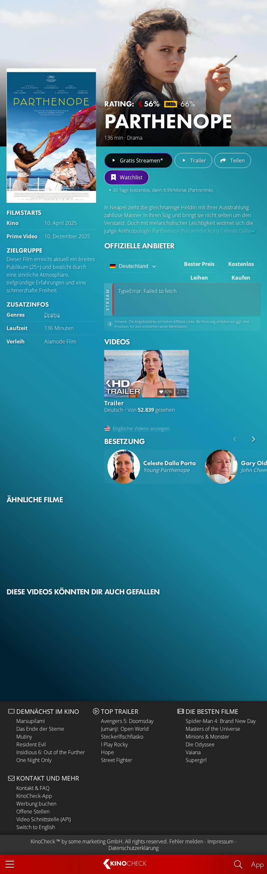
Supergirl (196, 760)
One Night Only (33, 760)
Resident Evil (31, 744)
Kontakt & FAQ (32, 788)
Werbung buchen (36, 803)
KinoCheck (43, 841)
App (257, 864)
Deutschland (133, 266)
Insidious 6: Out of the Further (50, 752)
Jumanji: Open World (125, 729)
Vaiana (193, 752)
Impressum (220, 841)
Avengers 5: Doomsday (127, 721)
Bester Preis (199, 264)
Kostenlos (241, 264)
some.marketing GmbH (95, 841)
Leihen (199, 277)
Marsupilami (30, 721)
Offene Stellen (32, 811)
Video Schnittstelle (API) (43, 819)
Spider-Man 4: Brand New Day (221, 721)
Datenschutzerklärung (133, 848)
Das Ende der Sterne (40, 729)
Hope (107, 752)
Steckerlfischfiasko (122, 736)
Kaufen (241, 277)
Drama (52, 314)
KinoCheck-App (34, 796)
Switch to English (35, 827)
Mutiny (24, 736)
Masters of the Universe (213, 729)
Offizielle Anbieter (139, 246)
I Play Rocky (114, 744)
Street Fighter (116, 760)
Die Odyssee (200, 744)
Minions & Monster (207, 736)
